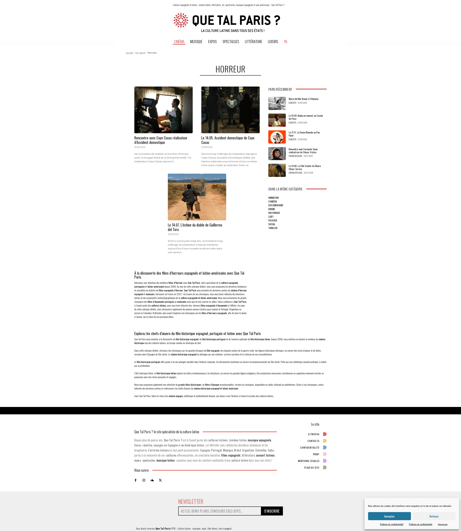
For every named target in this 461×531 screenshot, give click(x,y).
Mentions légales (308, 461)
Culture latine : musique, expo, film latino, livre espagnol (205, 528)
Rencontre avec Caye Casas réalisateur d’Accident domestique (160, 140)
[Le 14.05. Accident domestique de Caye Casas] (230, 110)
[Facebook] (135, 480)
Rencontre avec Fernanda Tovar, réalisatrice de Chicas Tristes (303, 150)
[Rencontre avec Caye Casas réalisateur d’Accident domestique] (163, 110)
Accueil (129, 52)
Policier (272, 220)
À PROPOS (313, 434)
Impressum (442, 524)
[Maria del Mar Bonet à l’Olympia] (277, 103)
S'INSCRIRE (272, 511)
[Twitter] (160, 480)
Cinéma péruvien (295, 172)
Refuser (434, 516)
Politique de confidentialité (391, 524)
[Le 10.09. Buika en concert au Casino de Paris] (277, 120)
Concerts (292, 103)
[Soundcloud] (152, 480)
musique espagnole (259, 440)
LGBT (271, 216)
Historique (274, 213)
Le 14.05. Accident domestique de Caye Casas (227, 140)
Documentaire (275, 205)
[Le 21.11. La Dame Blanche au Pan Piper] (277, 137)
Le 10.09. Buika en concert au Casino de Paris (306, 117)
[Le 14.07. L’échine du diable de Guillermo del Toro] (197, 197)
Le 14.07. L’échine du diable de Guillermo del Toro (195, 227)
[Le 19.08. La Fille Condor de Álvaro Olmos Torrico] (277, 170)
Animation (273, 197)
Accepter (389, 516)
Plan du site (311, 467)
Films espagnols (231, 455)
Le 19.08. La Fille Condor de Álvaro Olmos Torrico (305, 167)
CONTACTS (313, 441)
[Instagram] (143, 480)
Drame (271, 209)
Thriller (272, 228)
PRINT (316, 454)
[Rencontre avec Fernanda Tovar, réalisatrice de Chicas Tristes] (277, 153)
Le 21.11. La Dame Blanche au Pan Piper (304, 133)
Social (271, 224)
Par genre (140, 52)
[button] (286, 41)
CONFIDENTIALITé (309, 447)
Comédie (272, 201)
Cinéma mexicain (295, 156)
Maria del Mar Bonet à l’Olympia (303, 99)
